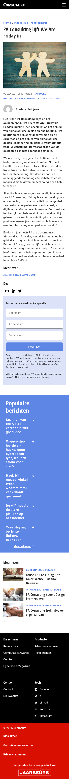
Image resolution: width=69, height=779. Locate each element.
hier (23, 377)
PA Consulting (52, 98)
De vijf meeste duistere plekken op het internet (17, 512)
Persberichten (43, 652)
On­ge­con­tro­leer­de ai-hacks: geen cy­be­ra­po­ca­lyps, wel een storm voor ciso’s (16, 453)
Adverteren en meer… (47, 646)
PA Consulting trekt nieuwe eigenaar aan (44, 612)
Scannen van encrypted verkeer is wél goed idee (17, 426)
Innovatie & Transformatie (31, 22)
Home (7, 22)
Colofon (8, 659)
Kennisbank (10, 646)
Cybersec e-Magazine (16, 666)
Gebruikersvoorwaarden (18, 745)
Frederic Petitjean (27, 109)
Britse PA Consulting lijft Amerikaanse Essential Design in (43, 579)
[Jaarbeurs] (34, 771)
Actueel (41, 93)
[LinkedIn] (14, 291)
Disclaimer (10, 736)
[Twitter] (20, 291)
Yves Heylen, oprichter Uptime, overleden (16, 533)
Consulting (11, 275)
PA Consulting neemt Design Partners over (45, 596)
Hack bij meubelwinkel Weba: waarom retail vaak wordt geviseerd (17, 486)
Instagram (46, 715)
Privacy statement (15, 754)
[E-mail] (7, 291)
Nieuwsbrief (10, 696)
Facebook (46, 689)
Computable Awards (16, 652)
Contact (8, 689)
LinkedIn (45, 702)
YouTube (45, 709)
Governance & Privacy (40, 570)
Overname (29, 275)
